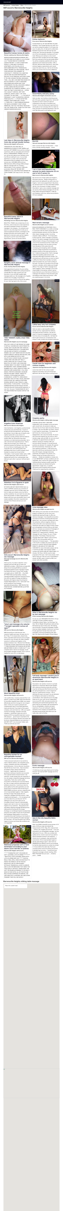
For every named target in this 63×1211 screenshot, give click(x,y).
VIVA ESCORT (7, 2)
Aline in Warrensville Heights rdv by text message (44, 613)
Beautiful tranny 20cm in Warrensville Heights (13, 217)
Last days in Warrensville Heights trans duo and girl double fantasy (17, 141)
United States (15, 5)
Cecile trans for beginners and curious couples (44, 364)
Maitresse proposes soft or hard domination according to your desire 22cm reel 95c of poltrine (16, 847)
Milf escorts (6, 5)
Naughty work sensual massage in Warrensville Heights (17, 264)
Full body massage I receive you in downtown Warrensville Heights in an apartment (45, 677)
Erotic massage (38, 765)
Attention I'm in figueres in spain (16, 482)
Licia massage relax (39, 507)
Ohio (22, 5)
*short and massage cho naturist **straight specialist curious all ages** (16, 626)
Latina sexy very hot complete (44, 324)
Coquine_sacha (38, 418)
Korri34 (35, 141)
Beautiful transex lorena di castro (17, 53)
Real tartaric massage (40, 223)
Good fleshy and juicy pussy (43, 94)
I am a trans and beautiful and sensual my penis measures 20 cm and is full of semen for (45, 171)
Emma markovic (38, 39)
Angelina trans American (13, 423)
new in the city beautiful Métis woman (44, 819)
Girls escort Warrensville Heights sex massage (16, 556)
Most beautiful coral (12, 693)
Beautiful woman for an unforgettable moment (13, 755)
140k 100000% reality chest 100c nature (17, 339)
